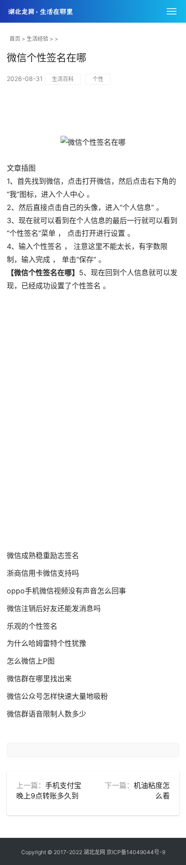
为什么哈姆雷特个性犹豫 (46, 643)
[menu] (171, 11)
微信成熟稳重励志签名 (43, 555)
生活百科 (63, 79)
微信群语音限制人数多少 (46, 713)
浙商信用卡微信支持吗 (43, 573)
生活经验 (37, 38)
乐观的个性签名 (32, 626)
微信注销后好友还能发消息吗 (54, 608)
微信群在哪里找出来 (39, 678)
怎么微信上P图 (31, 660)
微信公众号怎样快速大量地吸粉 (57, 696)
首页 (14, 38)
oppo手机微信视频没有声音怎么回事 (66, 590)
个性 (98, 79)
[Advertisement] (93, 429)
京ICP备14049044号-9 (136, 852)
